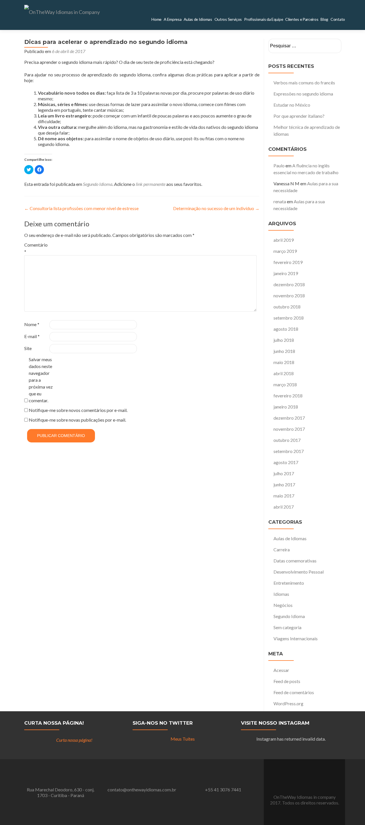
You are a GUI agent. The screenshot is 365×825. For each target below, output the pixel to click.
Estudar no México (291, 104)
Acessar (281, 670)
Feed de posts (286, 681)
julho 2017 (283, 473)
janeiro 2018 (285, 406)
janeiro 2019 (285, 273)
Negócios (283, 605)
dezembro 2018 (289, 284)
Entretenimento (288, 583)
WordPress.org (288, 703)
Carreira (281, 549)
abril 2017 (283, 506)
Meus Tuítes (183, 738)
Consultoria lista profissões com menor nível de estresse (81, 208)
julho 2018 (283, 340)
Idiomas (281, 594)
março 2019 (285, 251)
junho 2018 (284, 351)
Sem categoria (287, 627)
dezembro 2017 (289, 417)
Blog (328, 19)
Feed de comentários (293, 692)
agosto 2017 (285, 462)
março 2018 (285, 384)
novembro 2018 (289, 295)
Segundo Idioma (97, 184)
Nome (31, 324)
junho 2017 (284, 484)
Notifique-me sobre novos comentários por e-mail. (78, 410)
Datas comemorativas (295, 560)
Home (186, 19)
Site (28, 348)
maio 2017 (283, 495)
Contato (339, 19)
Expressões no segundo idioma (303, 93)
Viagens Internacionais (295, 638)
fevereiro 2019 (288, 262)
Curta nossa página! (54, 723)
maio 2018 (283, 362)
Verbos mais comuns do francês (304, 82)
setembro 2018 (288, 317)
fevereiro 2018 (288, 395)
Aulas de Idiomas (290, 538)
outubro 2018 (287, 306)
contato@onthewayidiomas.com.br (142, 789)
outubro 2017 (287, 440)
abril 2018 (283, 373)
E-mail (32, 336)
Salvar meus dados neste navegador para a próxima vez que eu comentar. (41, 380)
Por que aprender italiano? (299, 116)
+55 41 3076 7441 (223, 789)
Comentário (36, 248)
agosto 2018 (285, 329)
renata (279, 201)
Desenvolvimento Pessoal (298, 571)
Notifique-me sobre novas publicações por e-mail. (77, 419)
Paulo (279, 165)
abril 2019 (283, 240)
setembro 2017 (288, 451)
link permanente (150, 184)
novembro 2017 (289, 429)
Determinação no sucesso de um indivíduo (216, 208)
